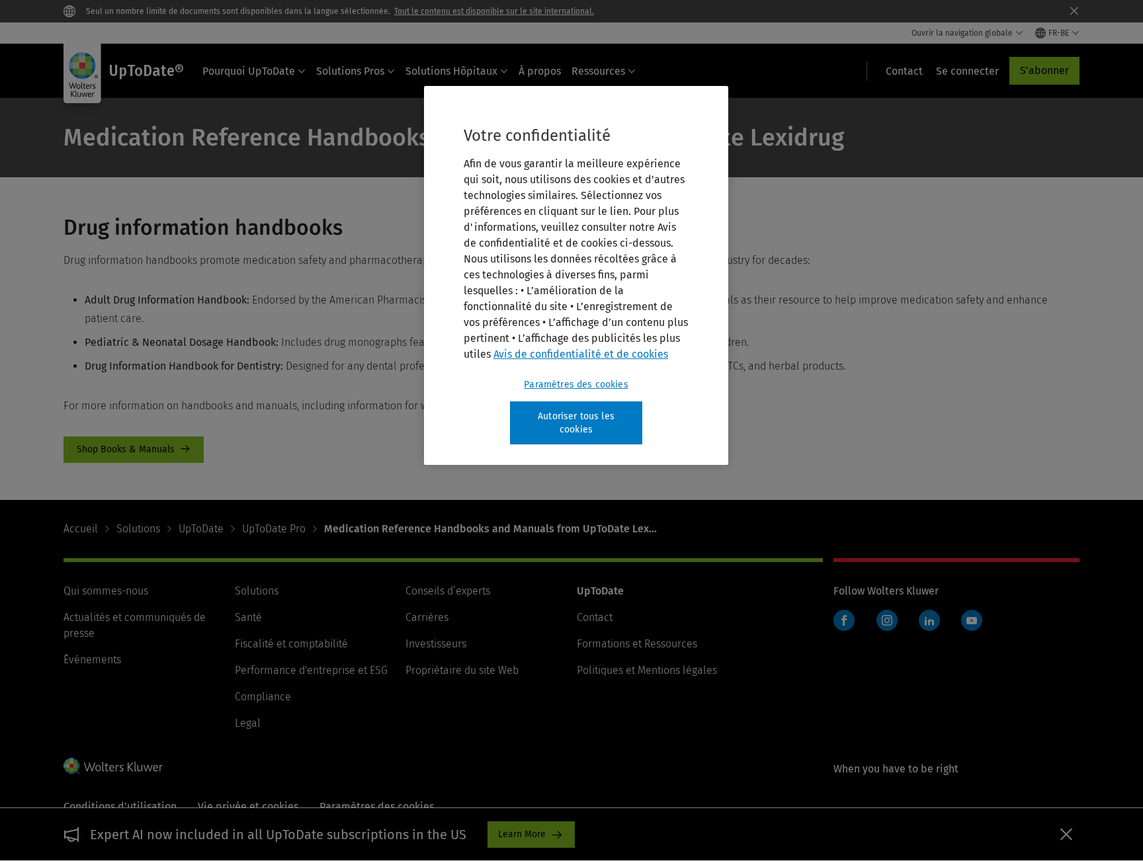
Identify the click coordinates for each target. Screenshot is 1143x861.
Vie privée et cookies (248, 806)
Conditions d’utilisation (120, 806)
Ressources (598, 71)
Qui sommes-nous (106, 591)
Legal (248, 723)
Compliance (263, 696)
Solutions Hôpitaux (451, 71)
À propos (540, 71)
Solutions (138, 528)
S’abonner (1044, 70)
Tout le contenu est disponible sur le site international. (494, 11)
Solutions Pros (350, 71)
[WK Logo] (113, 766)
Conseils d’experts (447, 591)
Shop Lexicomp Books (133, 449)
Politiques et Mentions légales (647, 670)
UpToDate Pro (274, 528)
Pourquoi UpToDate (248, 71)
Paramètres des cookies (576, 384)
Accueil (81, 528)
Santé (248, 617)
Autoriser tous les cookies (576, 423)
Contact (595, 617)
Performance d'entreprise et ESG (311, 670)
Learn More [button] (522, 834)
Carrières (426, 617)
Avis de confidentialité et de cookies (580, 354)
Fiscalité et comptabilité (291, 643)
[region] (576, 275)
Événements (92, 659)
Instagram (887, 620)
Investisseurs (435, 643)
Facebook (844, 620)
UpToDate (201, 528)
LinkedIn (929, 620)
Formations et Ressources (637, 643)
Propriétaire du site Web (462, 670)
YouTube (971, 620)
